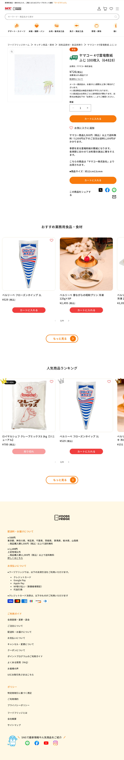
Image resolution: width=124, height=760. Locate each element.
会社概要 (12, 718)
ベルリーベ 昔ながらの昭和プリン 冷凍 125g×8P (82, 296)
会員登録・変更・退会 (18, 619)
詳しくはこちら (15, 557)
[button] (117, 9)
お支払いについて (16, 637)
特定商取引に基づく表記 (20, 692)
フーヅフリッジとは (17, 712)
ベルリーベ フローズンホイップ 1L (22, 295)
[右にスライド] (68, 320)
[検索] (115, 17)
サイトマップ (14, 725)
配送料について (76, 79)
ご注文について (15, 625)
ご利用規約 (13, 698)
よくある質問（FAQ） (18, 662)
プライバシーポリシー (18, 705)
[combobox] (30, 17)
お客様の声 (13, 668)
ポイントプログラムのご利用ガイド (25, 656)
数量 (72, 101)
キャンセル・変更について (21, 644)
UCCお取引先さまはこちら (21, 674)
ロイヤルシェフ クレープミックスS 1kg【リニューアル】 (28, 438)
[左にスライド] (55, 320)
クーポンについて (16, 650)
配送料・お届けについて (20, 631)
